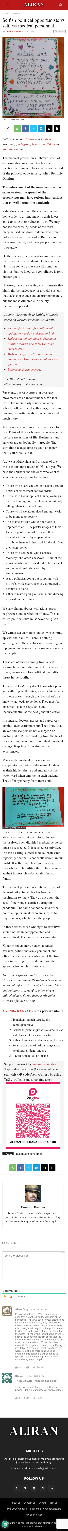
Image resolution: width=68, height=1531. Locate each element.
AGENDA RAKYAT (16, 1011)
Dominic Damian (13, 31)
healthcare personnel (29, 1153)
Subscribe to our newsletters (45, 1508)
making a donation (44, 1064)
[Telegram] (41, 128)
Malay (30, 139)
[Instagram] (25, 1488)
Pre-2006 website (17, 1508)
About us (15, 1502)
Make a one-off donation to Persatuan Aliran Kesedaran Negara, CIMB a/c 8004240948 (32, 343)
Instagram (39, 144)
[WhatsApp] (17, 128)
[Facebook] (25, 128)
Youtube (7, 149)
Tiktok (51, 144)
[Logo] (34, 1441)
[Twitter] (33, 128)
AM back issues (34, 1514)
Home (5, 13)
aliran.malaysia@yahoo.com (41, 1468)
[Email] (49, 128)
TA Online (15, 13)
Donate (42, 1502)
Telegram (24, 144)
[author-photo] (33, 1201)
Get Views (59, 31)
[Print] (57, 128)
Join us (53, 1502)
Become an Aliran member (24, 369)
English (46, 139)
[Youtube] (52, 1488)
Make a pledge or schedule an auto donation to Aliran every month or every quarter (33, 359)
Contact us (29, 1502)
